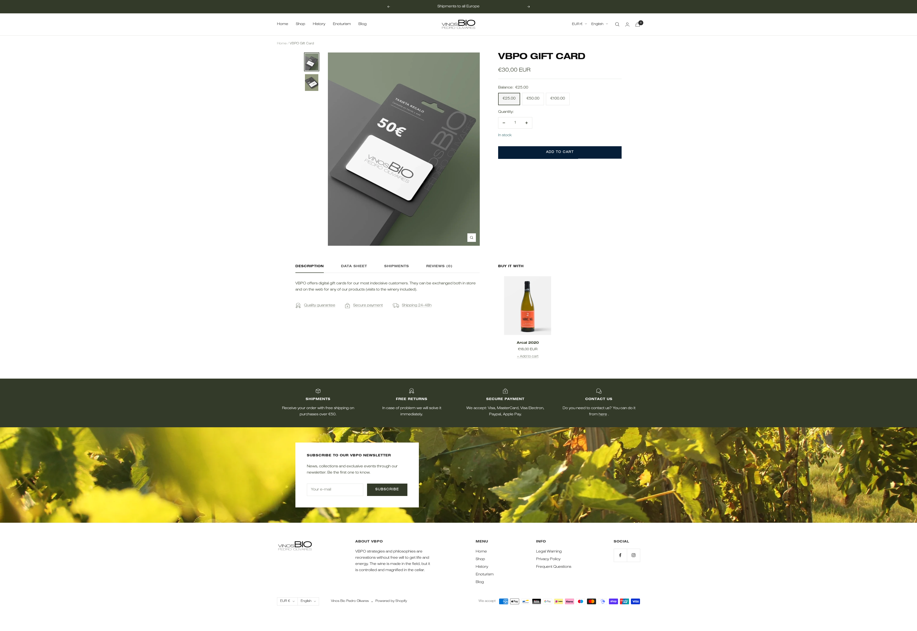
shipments (396, 266)
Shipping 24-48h (417, 305)
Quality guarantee (319, 305)
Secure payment (368, 305)
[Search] (617, 24)
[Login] (627, 24)
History (319, 24)
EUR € (577, 24)
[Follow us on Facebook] (620, 555)
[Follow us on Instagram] (633, 555)
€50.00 (533, 98)
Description (309, 266)
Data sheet (354, 266)
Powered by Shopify (391, 601)
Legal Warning (549, 551)
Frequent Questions (553, 567)
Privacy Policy (548, 559)
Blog (362, 24)
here (603, 414)
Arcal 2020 (528, 343)
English (597, 24)
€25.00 (509, 98)
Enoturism (342, 24)
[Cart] (637, 24)
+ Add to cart (527, 356)
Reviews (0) (439, 266)
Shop (300, 24)
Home (282, 24)
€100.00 (557, 98)
